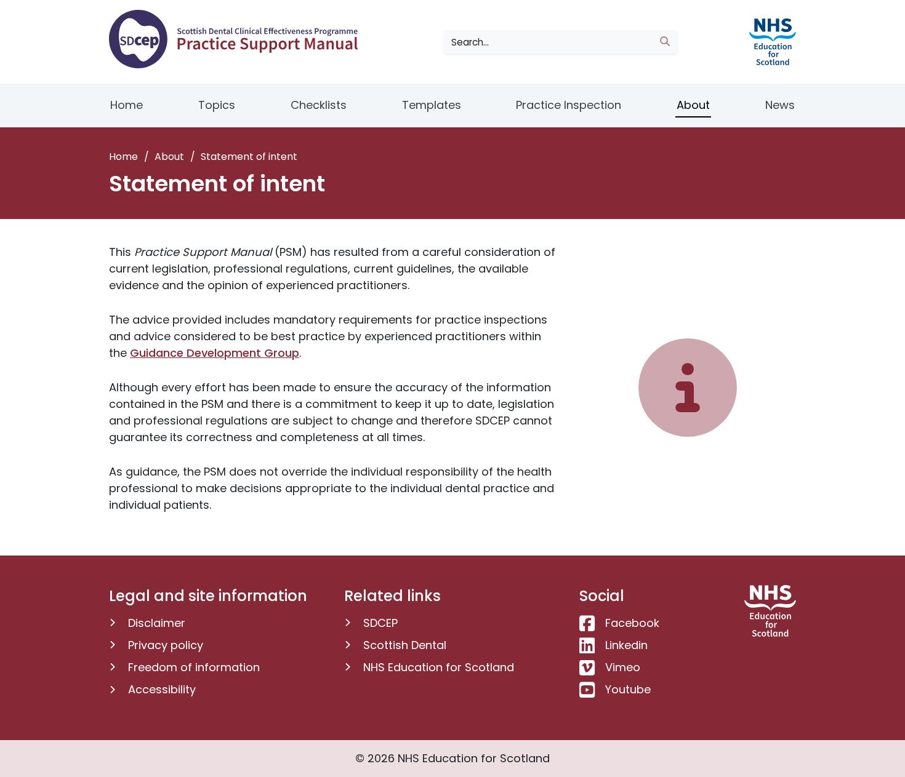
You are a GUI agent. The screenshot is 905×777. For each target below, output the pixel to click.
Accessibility (162, 689)
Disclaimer (156, 623)
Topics (216, 105)
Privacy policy (165, 645)
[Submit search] (665, 42)
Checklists (319, 105)
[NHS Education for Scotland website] (770, 41)
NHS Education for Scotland (438, 667)
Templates (431, 105)
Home (126, 105)
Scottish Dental (404, 645)
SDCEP (380, 623)
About (693, 105)
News (780, 105)
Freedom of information (194, 667)
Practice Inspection (568, 105)
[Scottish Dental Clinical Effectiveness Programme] (238, 39)
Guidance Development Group (214, 353)
